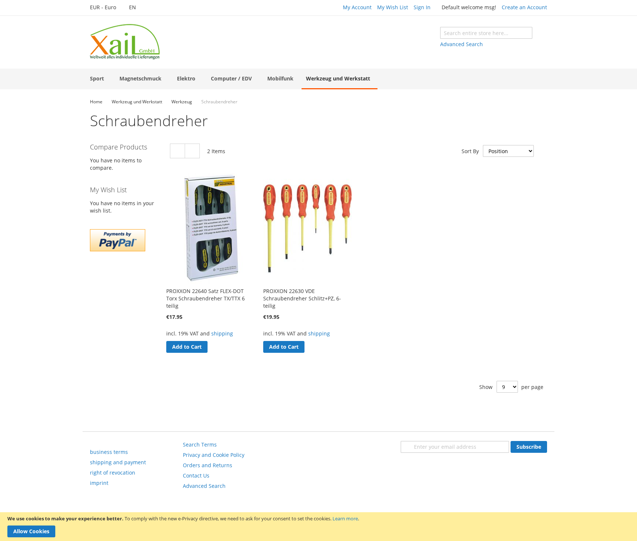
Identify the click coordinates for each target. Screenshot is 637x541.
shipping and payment (118, 462)
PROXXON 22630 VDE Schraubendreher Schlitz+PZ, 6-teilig (302, 298)
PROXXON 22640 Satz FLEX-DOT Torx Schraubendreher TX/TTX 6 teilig (205, 298)
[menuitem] (98, 78)
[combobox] (486, 33)
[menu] (318, 79)
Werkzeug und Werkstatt (137, 102)
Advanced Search (461, 44)
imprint (99, 482)
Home (96, 102)
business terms (109, 451)
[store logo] (125, 41)
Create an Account (524, 7)
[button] (107, 8)
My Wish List (392, 7)
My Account (357, 7)
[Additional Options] (117, 249)
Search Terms (200, 444)
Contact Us (196, 475)
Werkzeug (181, 102)
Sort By (470, 151)
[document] (318, 526)
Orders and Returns (207, 465)
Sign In (422, 7)
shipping (222, 333)
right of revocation (112, 472)
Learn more (345, 518)
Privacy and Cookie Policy (213, 454)
